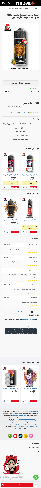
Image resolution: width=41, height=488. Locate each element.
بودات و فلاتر (6, 421)
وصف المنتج (35, 119)
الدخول (32, 319)
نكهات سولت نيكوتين (13, 423)
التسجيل (25, 319)
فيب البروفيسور (33, 411)
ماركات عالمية (18, 428)
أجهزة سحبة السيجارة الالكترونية (29, 421)
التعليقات (35, 238)
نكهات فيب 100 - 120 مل (19, 424)
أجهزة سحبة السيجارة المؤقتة (29, 426)
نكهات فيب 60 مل (33, 424)
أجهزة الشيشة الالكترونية (19, 415)
